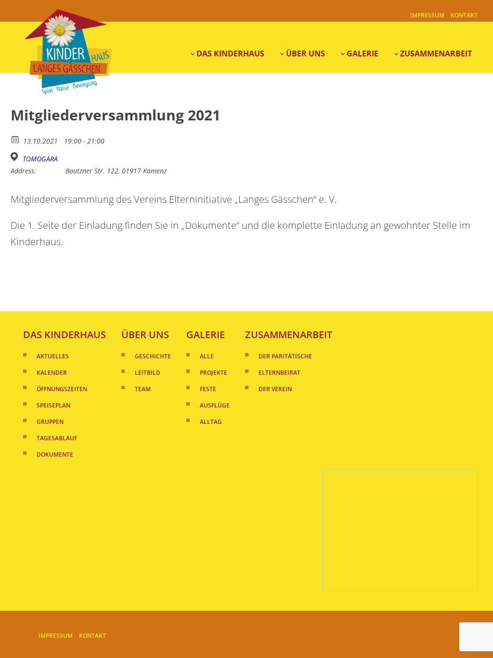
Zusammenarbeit (436, 53)
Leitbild (147, 372)
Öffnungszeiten (62, 389)
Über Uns (305, 53)
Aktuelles (53, 356)
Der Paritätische (285, 356)
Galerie (362, 53)
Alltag (211, 422)
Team (143, 389)
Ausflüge (215, 405)
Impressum (427, 15)
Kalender (52, 372)
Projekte (213, 372)
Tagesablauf (57, 438)
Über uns (145, 334)
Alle (207, 356)
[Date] (16, 139)
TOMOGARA (40, 159)
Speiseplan (53, 405)
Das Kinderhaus (230, 53)
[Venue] (16, 156)
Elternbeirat (279, 372)
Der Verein (275, 389)
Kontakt (464, 15)
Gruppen (50, 422)
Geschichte (153, 356)
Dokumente (55, 454)
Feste (208, 389)
